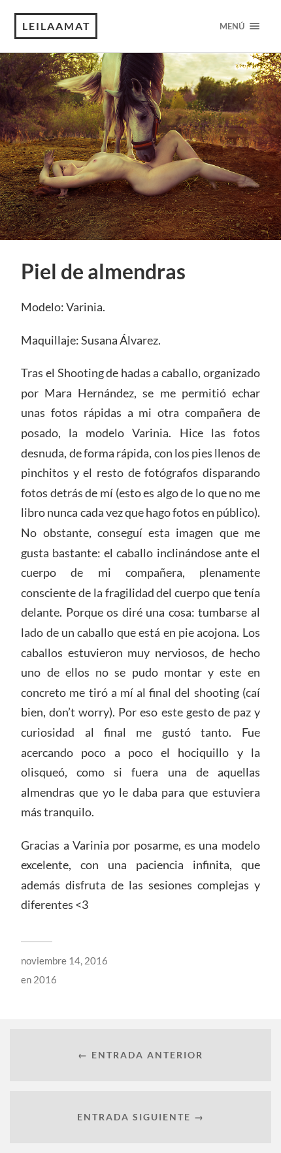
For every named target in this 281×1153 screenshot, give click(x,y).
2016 (45, 979)
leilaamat (56, 26)
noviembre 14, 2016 (64, 960)
